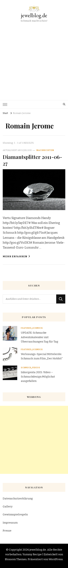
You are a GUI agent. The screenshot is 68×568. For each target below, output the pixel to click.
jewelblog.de (34, 15)
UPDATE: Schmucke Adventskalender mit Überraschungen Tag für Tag (39, 337)
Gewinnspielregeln (15, 514)
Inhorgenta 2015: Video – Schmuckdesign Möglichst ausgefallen (38, 377)
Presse (7, 530)
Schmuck (37, 328)
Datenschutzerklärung (18, 498)
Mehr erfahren (15, 256)
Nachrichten (45, 150)
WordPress (56, 559)
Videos (36, 368)
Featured (26, 328)
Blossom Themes (16, 559)
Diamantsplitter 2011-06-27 (32, 160)
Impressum (10, 522)
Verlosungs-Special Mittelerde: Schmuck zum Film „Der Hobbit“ (42, 356)
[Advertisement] (34, 59)
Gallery (8, 506)
